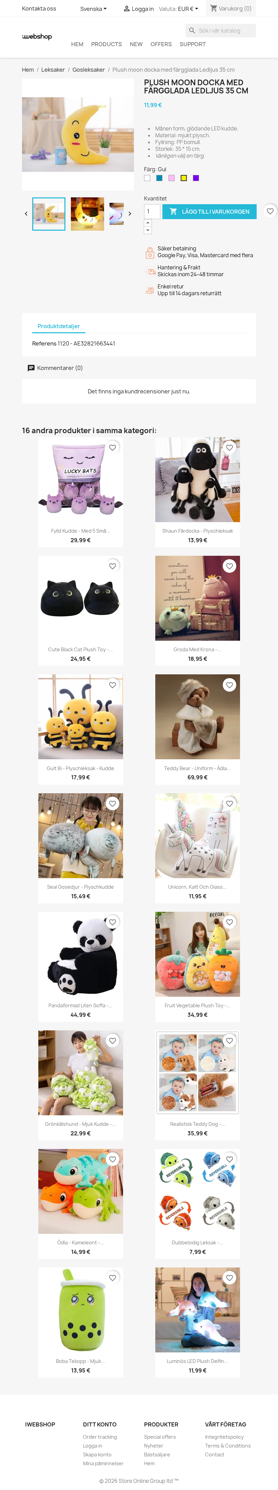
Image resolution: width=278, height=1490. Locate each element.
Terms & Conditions (228, 1445)
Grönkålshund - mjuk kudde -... (80, 1124)
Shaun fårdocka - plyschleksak (197, 531)
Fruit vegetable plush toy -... (198, 1005)
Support (193, 44)
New (136, 44)
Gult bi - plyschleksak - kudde (80, 768)
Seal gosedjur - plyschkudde (80, 887)
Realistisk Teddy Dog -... (197, 1124)
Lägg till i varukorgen (210, 211)
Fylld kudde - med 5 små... (80, 531)
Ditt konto (100, 1424)
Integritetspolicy (224, 1437)
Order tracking (100, 1437)
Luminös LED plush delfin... (197, 1361)
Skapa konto (97, 1454)
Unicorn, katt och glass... (197, 887)
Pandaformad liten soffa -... (80, 1005)
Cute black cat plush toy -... (80, 649)
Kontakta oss (39, 8)
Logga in (92, 1445)
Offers (161, 44)
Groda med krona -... (197, 649)
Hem (77, 44)
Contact (214, 1454)
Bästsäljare (157, 1454)
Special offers (160, 1437)
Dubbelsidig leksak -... (197, 1242)
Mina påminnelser (103, 1463)
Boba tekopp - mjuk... (80, 1361)
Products (106, 44)
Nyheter (153, 1445)
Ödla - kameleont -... (80, 1242)
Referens (44, 343)
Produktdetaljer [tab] (59, 326)
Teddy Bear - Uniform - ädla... (197, 768)
